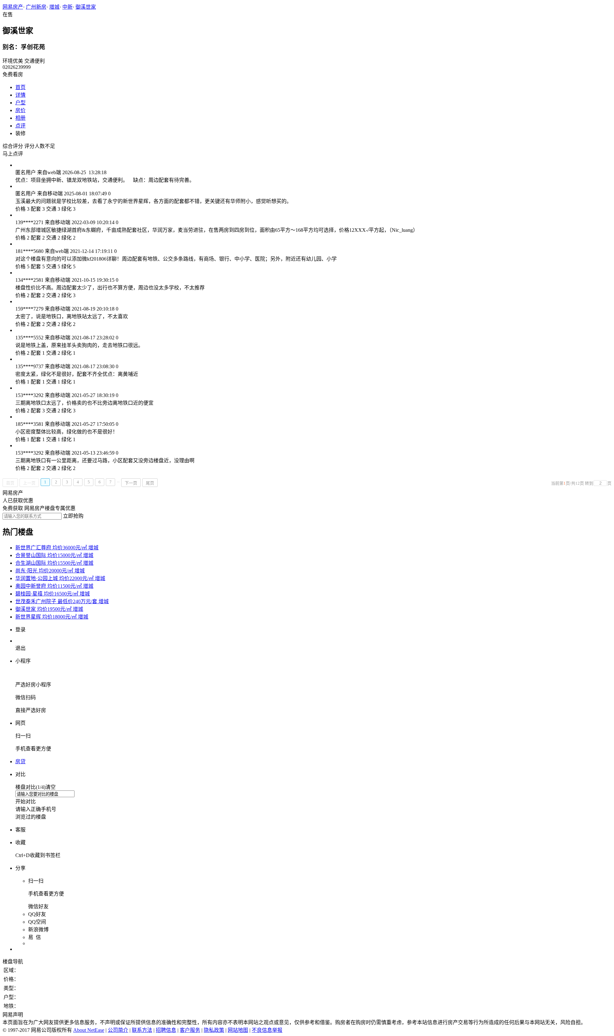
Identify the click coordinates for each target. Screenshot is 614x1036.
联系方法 (142, 1030)
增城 (54, 7)
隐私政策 (214, 1030)
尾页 (150, 483)
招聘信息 (166, 1030)
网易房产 (13, 7)
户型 (20, 102)
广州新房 (36, 7)
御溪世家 (85, 7)
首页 (20, 87)
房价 (20, 110)
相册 (20, 118)
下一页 (131, 483)
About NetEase (88, 1030)
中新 (67, 7)
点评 (20, 125)
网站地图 (238, 1030)
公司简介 (118, 1030)
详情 (20, 95)
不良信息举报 (267, 1030)
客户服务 (190, 1030)
